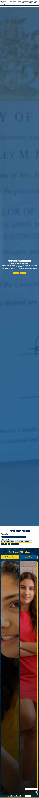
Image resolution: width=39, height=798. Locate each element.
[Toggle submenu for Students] (33, 1)
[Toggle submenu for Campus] (24, 2)
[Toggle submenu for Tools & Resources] (33, 2)
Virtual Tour (28, 557)
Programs (14, 1)
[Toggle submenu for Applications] (28, 1)
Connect (35, 2)
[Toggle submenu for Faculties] (22, 1)
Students (31, 1)
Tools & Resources (29, 2)
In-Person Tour (9, 557)
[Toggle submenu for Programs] (16, 1)
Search (4, 534)
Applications (25, 1)
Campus (22, 2)
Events (36, 1)
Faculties (19, 1)
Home (11, 1)
